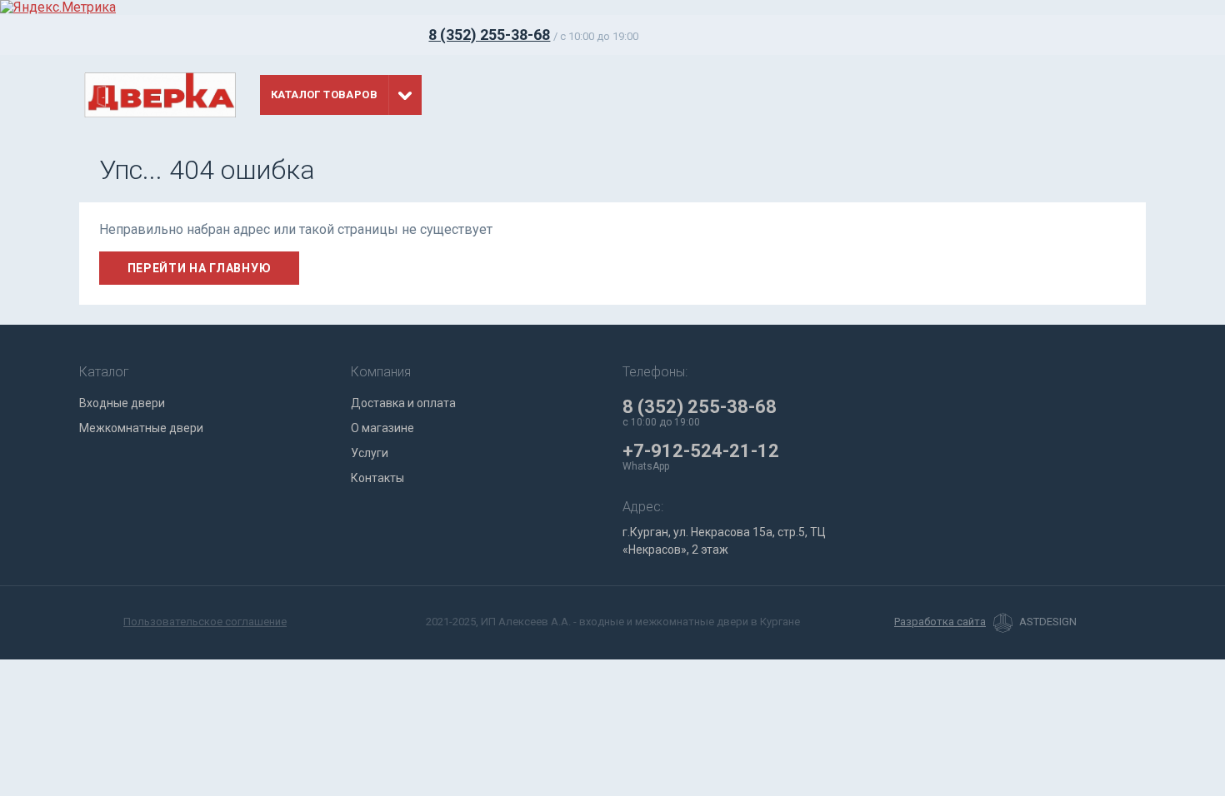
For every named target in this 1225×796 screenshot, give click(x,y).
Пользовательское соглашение (205, 621)
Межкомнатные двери (141, 428)
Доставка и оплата (403, 403)
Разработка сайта (940, 622)
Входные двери (122, 403)
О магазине (382, 428)
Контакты (377, 478)
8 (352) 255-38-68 (489, 34)
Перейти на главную (200, 268)
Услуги (369, 453)
